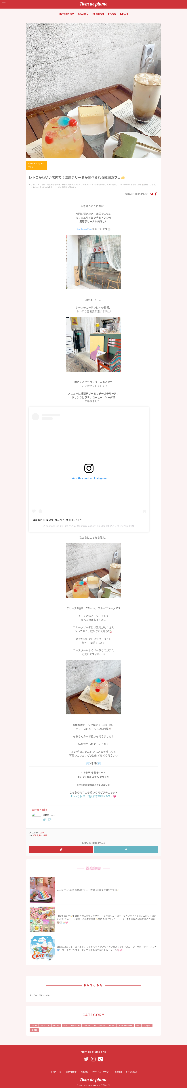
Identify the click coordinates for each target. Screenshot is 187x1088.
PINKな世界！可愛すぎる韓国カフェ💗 (93, 796)
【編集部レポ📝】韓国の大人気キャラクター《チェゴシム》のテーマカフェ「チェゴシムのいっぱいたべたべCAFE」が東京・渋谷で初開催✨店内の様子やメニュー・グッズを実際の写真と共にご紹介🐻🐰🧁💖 (106, 919)
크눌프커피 (70, 525)
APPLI (34, 1025)
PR (137, 1025)
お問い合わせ (71, 1072)
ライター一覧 (55, 1072)
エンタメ (147, 1025)
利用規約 (84, 1072)
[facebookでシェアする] (156, 194)
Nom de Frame (125, 1025)
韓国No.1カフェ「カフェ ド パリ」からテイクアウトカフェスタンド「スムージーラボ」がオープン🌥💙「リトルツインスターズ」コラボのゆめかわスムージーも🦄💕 (107, 949)
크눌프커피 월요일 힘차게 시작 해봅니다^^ (57, 519)
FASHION (98, 14)
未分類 (34, 1030)
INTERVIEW (66, 14)
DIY (65, 1025)
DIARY (56, 1025)
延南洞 (35, 835)
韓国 (45, 835)
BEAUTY (83, 14)
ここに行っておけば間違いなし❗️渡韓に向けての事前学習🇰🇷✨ (88, 890)
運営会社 (118, 1072)
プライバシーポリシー (101, 1072)
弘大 (41, 835)
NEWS (124, 14)
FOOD (112, 14)
